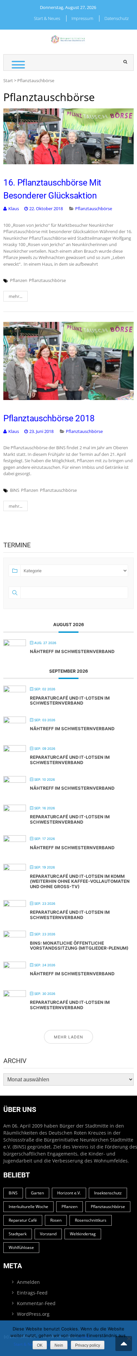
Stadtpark (18, 1234)
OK (40, 1345)
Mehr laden (68, 1036)
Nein (59, 1345)
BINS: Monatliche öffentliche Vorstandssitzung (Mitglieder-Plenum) (79, 945)
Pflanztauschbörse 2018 (49, 418)
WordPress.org (33, 1314)
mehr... (15, 296)
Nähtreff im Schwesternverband (72, 651)
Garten (37, 1193)
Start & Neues (47, 18)
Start (8, 80)
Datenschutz (116, 18)
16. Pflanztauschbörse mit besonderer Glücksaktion (52, 189)
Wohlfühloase (21, 1247)
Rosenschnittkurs (90, 1220)
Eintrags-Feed (32, 1292)
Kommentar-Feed (36, 1303)
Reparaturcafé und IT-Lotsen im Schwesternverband (70, 700)
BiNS (14, 490)
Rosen (56, 1220)
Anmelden (28, 1282)
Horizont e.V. (69, 1193)
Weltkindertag (83, 1234)
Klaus (13, 208)
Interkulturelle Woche (28, 1206)
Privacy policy (87, 1345)
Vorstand (48, 1234)
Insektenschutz (108, 1193)
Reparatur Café (23, 1220)
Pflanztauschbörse (93, 208)
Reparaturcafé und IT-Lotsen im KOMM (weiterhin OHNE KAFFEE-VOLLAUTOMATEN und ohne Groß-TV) (80, 881)
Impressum (82, 18)
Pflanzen (18, 280)
